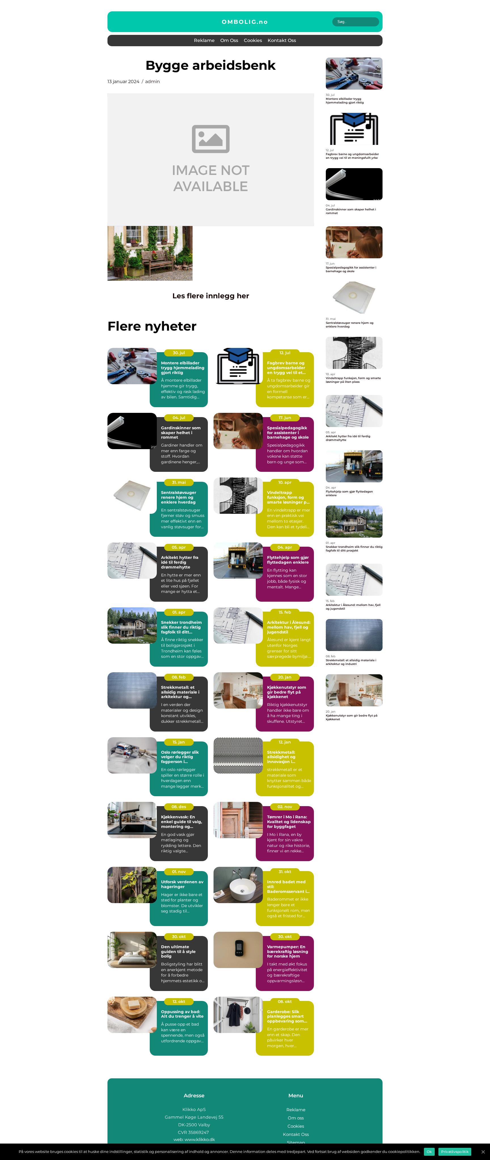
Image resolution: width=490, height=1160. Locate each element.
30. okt (179, 936)
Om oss (229, 40)
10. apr (285, 482)
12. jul (285, 352)
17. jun (285, 417)
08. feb (179, 677)
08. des (179, 806)
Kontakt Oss (282, 40)
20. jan (285, 677)
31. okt (285, 871)
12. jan (285, 742)
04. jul (179, 417)
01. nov (179, 871)
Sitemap (296, 1142)
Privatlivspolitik (454, 1152)
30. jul (179, 352)
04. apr (285, 547)
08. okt (285, 1001)
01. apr (178, 612)
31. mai (179, 482)
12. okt (179, 1001)
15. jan (179, 742)
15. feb (285, 612)
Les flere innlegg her (210, 295)
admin (152, 81)
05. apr (179, 547)
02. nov (285, 806)
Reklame (204, 40)
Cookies (253, 40)
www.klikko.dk (200, 1139)
